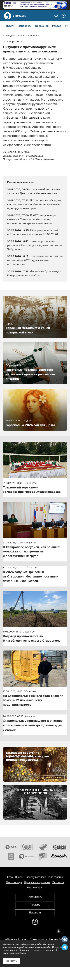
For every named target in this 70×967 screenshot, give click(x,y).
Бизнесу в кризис (35, 877)
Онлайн (63, 15)
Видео (19, 877)
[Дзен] (58, 930)
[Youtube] (42, 930)
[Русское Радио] (27, 847)
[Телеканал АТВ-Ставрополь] (11, 847)
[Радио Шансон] (59, 847)
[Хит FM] (43, 856)
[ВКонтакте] (11, 930)
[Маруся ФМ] (59, 856)
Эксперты (58, 882)
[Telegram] (19, 930)
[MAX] (35, 930)
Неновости (24, 26)
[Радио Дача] (11, 856)
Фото (9, 877)
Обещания (42, 26)
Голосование (56, 877)
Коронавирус (35, 887)
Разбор (56, 26)
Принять (11, 961)
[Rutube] (50, 930)
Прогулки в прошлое (37, 882)
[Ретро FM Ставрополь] (43, 847)
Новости (9, 26)
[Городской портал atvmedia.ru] (27, 856)
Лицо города (14, 882)
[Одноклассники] (27, 930)
